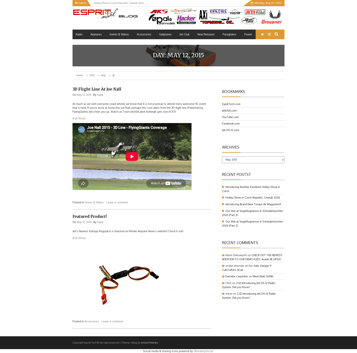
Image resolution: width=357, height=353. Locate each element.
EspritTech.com (231, 104)
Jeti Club (184, 34)
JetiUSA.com (229, 110)
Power (248, 34)
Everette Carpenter (237, 276)
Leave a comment (117, 202)
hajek (100, 94)
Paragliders (229, 34)
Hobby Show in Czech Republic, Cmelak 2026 (253, 197)
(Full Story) (79, 118)
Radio (79, 34)
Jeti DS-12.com (230, 130)
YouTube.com (230, 117)
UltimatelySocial (203, 351)
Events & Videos (119, 34)
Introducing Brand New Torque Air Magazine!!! (253, 204)
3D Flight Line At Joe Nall (97, 89)
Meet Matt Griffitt (263, 276)
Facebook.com (231, 123)
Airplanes (96, 34)
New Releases (206, 34)
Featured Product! (90, 216)
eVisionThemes (149, 342)
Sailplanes (165, 34)
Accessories (144, 34)
